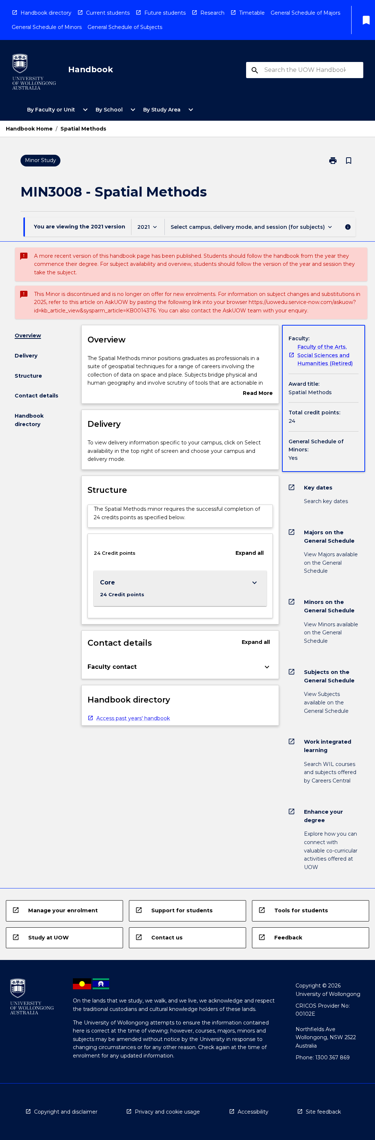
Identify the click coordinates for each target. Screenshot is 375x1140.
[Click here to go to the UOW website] (34, 73)
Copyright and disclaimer (65, 1111)
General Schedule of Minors (47, 27)
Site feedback (323, 1111)
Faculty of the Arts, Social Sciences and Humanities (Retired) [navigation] (325, 355)
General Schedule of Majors (305, 13)
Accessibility (253, 1111)
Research (212, 13)
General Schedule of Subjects (125, 27)
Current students (108, 13)
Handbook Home (29, 128)
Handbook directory (46, 13)
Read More (258, 393)
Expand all (249, 553)
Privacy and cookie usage (167, 1111)
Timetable (252, 13)
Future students (165, 13)
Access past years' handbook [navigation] (133, 718)
